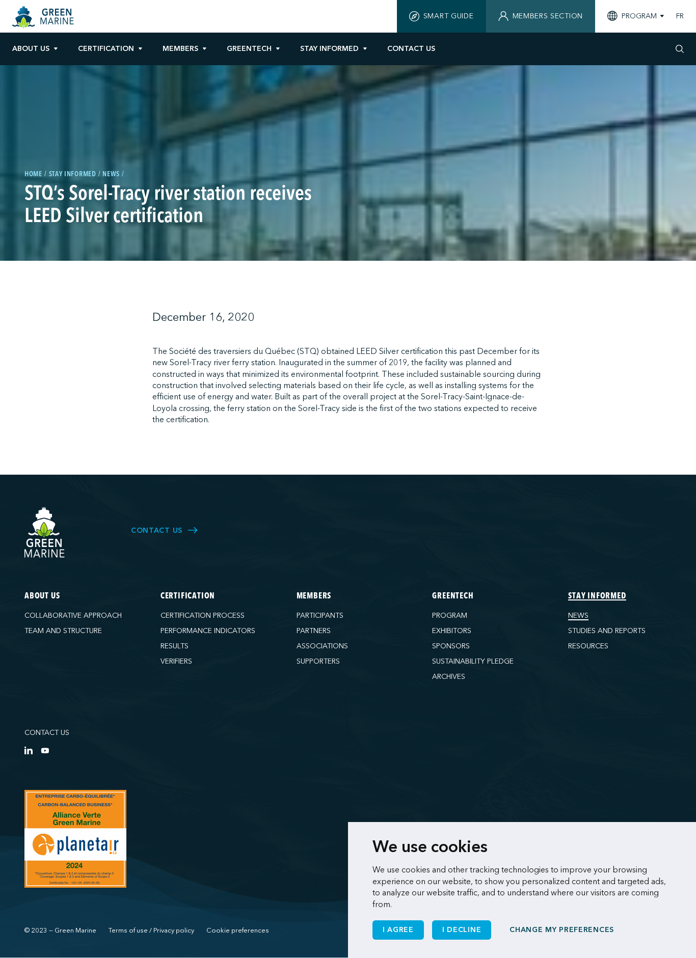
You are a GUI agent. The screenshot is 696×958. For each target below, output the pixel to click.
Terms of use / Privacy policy (151, 930)
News (578, 615)
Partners (314, 631)
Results (174, 646)
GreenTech (249, 48)
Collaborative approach (73, 615)
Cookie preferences (237, 930)
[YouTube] (45, 750)
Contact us (46, 732)
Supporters (318, 661)
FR (680, 16)
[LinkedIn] (28, 750)
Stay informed (329, 48)
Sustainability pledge (473, 661)
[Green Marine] (44, 533)
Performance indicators (207, 631)
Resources (588, 646)
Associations (322, 646)
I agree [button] (398, 930)
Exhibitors (451, 631)
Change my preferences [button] (562, 930)
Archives (448, 676)
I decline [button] (461, 930)
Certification (106, 48)
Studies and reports (607, 631)
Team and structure (63, 631)
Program (449, 615)
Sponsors (451, 646)
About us (30, 48)
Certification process (202, 615)
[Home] (44, 17)
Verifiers (176, 661)
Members (180, 48)
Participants (320, 615)
